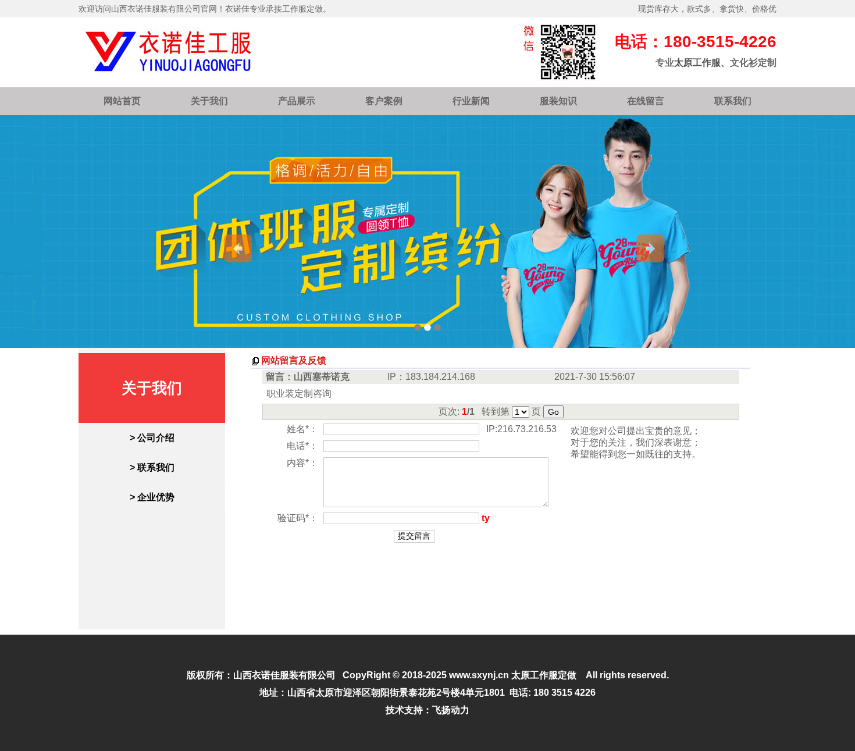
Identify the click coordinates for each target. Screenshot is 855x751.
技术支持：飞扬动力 (427, 710)
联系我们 (732, 101)
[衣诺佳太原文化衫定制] (427, 231)
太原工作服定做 (543, 675)
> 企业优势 (152, 497)
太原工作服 (697, 62)
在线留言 (645, 101)
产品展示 (296, 101)
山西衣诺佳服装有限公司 (284, 675)
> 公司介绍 (152, 438)
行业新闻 (471, 101)
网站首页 (122, 101)
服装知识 (558, 101)
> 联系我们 (152, 467)
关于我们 (209, 101)
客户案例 (383, 101)
